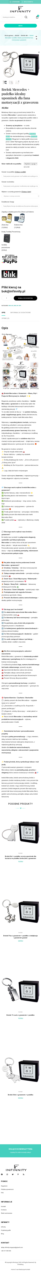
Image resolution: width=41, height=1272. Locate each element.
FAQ (2, 1192)
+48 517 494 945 (6, 1251)
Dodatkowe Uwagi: (8, 202)
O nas (17, 1269)
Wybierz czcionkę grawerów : (17, 192)
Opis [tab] (3, 312)
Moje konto (28, 2)
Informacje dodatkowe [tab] (20, 312)
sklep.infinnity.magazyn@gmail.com (12, 1247)
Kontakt (3, 1206)
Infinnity (3, 1227)
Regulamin (4, 1186)
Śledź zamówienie (6, 1213)
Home (13, 1269)
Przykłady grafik (6, 1230)
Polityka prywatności (7, 1189)
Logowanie (16, 2)
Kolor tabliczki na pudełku (11, 164)
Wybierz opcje (20, 1132)
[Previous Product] (36, 36)
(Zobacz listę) (26, 192)
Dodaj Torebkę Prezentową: (11, 232)
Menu (21, 26)
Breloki (17, 35)
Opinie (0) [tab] (5, 318)
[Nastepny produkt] (36, 39)
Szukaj (25, 17)
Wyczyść (26, 167)
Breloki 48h (24, 35)
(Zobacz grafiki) (20, 172)
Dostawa (4, 1210)
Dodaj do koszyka (25, 298)
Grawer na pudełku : (14, 172)
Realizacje (22, 1269)
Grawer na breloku (8, 182)
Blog (2, 1233)
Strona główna (9, 35)
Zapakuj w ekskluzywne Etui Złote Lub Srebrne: (18, 212)
